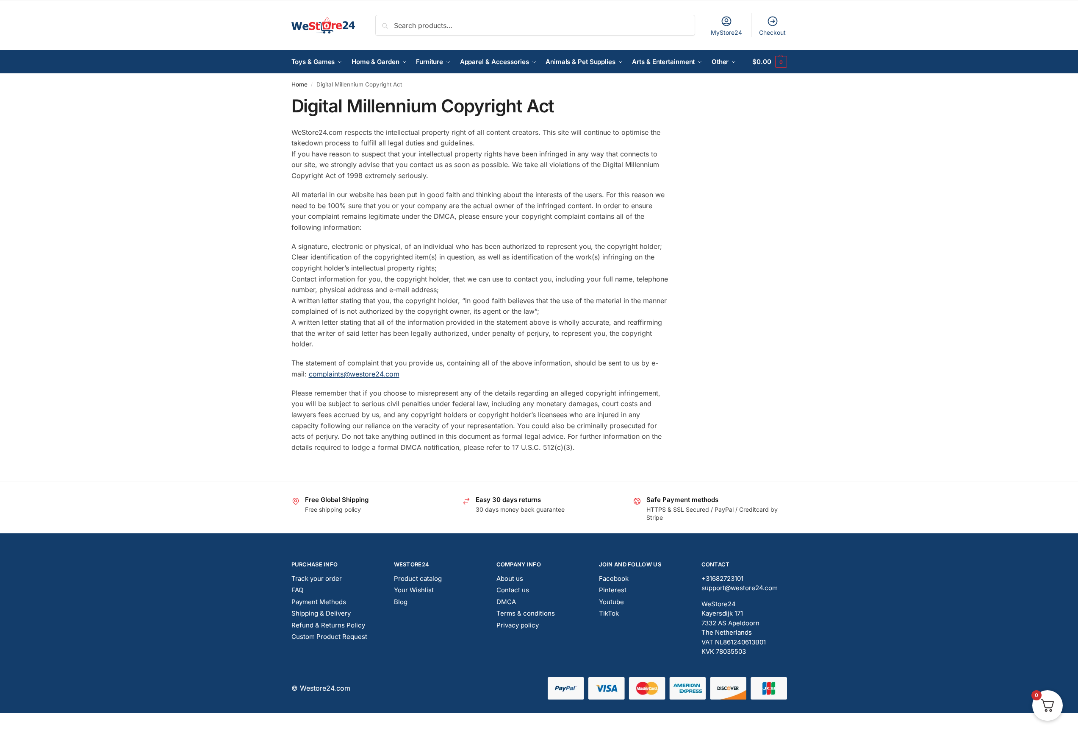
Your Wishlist (414, 590)
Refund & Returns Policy (328, 625)
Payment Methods (318, 602)
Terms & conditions (525, 613)
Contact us (512, 590)
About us (509, 578)
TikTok (609, 613)
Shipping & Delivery (321, 613)
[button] (769, 61)
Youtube (611, 602)
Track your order (316, 578)
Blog (400, 602)
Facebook (614, 578)
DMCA (506, 602)
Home (299, 84)
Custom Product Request (329, 637)
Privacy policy (517, 625)
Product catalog (418, 578)
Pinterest (612, 590)
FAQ (297, 590)
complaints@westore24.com (354, 374)
